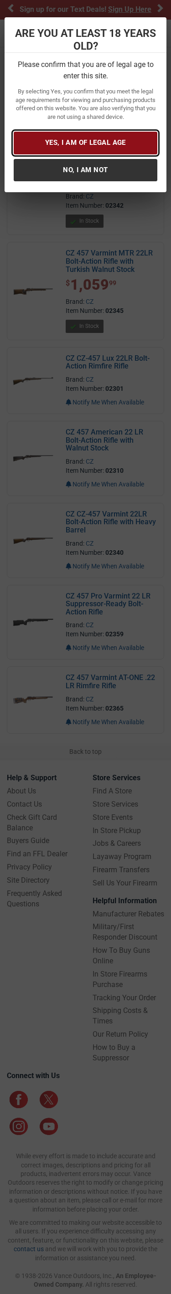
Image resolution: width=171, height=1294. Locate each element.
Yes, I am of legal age (85, 142)
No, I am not (85, 170)
